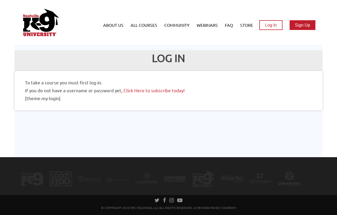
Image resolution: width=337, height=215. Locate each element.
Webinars (207, 25)
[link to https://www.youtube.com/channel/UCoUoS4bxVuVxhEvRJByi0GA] (180, 201)
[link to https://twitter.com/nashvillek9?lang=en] (157, 201)
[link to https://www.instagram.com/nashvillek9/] (172, 201)
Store (246, 25)
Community (177, 25)
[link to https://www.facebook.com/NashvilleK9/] (165, 201)
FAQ (229, 25)
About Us (113, 25)
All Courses (144, 25)
